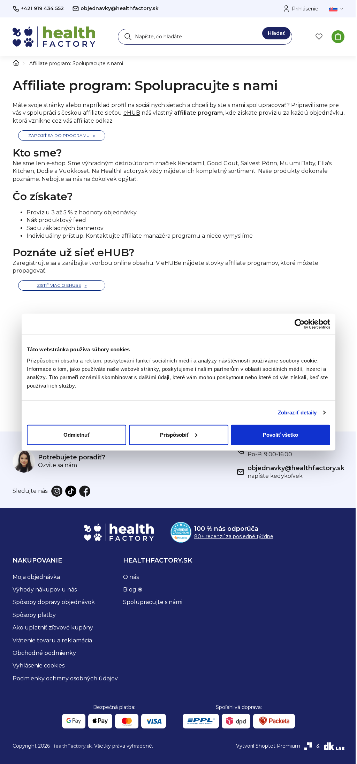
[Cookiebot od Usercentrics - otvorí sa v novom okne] (299, 324)
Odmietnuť (76, 434)
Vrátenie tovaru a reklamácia (52, 640)
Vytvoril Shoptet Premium (268, 746)
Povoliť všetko (280, 434)
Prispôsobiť (174, 434)
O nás (131, 577)
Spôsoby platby (34, 615)
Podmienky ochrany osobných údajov (65, 678)
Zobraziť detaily (297, 412)
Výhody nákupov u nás (45, 589)
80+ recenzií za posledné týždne (233, 536)
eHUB (131, 112)
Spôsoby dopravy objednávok (54, 602)
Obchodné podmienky (44, 653)
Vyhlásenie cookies (38, 665)
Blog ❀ (132, 589)
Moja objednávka (36, 577)
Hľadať (276, 33)
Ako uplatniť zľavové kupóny (53, 627)
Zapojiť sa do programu (59, 135)
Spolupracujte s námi (152, 602)
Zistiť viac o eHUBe (59, 285)
